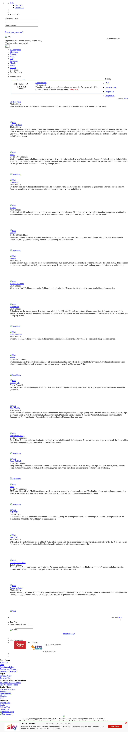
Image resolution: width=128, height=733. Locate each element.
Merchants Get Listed (8, 671)
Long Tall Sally (16, 461)
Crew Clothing (16, 125)
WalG (12, 155)
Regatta (13, 258)
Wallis (12, 357)
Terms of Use (5, 678)
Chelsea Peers (41, 83)
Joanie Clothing (16, 588)
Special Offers (5, 694)
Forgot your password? (14, 32)
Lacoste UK (15, 383)
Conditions (16, 174)
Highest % (109, 96)
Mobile (13, 63)
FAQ (2, 698)
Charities (3, 696)
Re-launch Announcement (10, 682)
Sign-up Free (5, 703)
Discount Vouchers (7, 689)
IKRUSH (14, 537)
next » (126, 98)
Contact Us (19, 7)
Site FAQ (18, 5)
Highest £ (109, 91)
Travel (12, 65)
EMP (12, 487)
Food (12, 56)
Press (2, 665)
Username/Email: (12, 18)
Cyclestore (14, 182)
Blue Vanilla (15, 408)
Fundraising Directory (8, 669)
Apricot (13, 208)
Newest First (110, 87)
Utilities (13, 68)
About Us (4, 662)
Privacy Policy (6, 676)
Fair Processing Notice (9, 685)
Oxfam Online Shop (18, 563)
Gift (11, 59)
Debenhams (14, 307)
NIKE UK (14, 512)
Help (12, 3)
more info (74, 89)
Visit (14, 123)
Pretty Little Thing (17, 436)
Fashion (13, 54)
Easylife (13, 233)
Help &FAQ (5, 707)
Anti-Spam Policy (7, 667)
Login (2, 705)
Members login (69, 634)
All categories (15, 50)
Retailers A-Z (5, 691)
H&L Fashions (16, 334)
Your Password (11, 25)
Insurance (14, 61)
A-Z (107, 83)
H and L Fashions (17, 284)
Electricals (14, 52)
